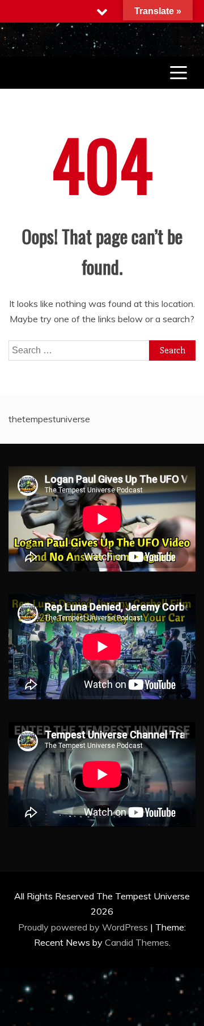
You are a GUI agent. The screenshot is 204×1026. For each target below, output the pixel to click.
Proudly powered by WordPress (84, 927)
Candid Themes (137, 942)
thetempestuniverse (49, 419)
